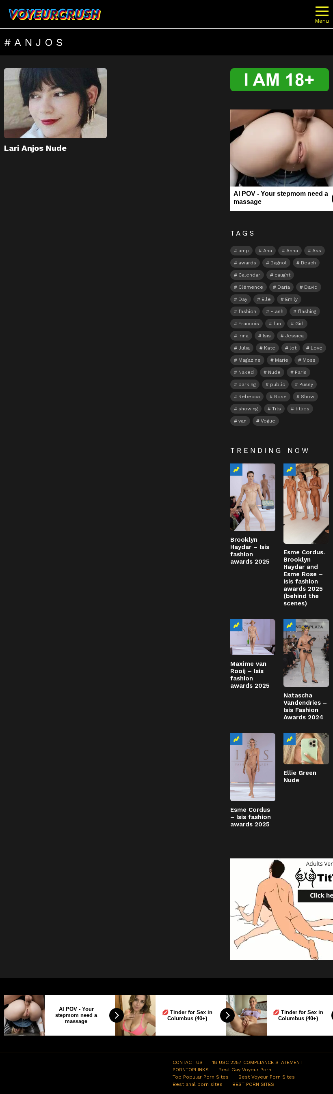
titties (302, 409)
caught (282, 275)
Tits (276, 409)
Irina (243, 336)
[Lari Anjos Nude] (55, 103)
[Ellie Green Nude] (306, 748)
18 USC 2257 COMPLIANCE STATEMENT (257, 1062)
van (242, 421)
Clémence (250, 287)
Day (242, 299)
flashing (307, 311)
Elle (266, 299)
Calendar (249, 275)
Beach (308, 263)
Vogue (268, 421)
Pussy (306, 384)
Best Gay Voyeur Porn (244, 1070)
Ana (267, 250)
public (277, 384)
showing (248, 409)
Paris (301, 372)
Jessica (294, 336)
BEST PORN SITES (253, 1084)
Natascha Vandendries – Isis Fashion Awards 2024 (305, 706)
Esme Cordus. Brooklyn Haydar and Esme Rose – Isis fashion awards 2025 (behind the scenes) (304, 578)
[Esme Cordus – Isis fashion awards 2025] (253, 767)
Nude (274, 372)
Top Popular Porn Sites (201, 1077)
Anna (292, 250)
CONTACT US (188, 1062)
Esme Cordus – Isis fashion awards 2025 (250, 817)
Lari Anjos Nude (35, 148)
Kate (269, 348)
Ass (316, 250)
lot (293, 348)
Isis (267, 336)
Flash (276, 311)
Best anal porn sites (198, 1084)
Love (316, 348)
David (311, 287)
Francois (248, 323)
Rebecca (249, 396)
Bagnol (278, 263)
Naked (246, 372)
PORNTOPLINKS (191, 1070)
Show (307, 396)
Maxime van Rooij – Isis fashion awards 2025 (250, 674)
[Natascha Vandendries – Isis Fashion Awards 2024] (306, 653)
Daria (283, 287)
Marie (281, 360)
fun (277, 323)
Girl (299, 323)
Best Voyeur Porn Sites (266, 1077)
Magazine (249, 360)
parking (247, 384)
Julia (244, 348)
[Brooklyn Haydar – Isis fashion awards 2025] (253, 497)
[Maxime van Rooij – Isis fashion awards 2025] (253, 637)
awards (247, 263)
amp (243, 250)
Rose (280, 396)
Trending (236, 469)
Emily (291, 299)
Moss (309, 360)
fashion (247, 311)
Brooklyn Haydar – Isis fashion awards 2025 (250, 550)
